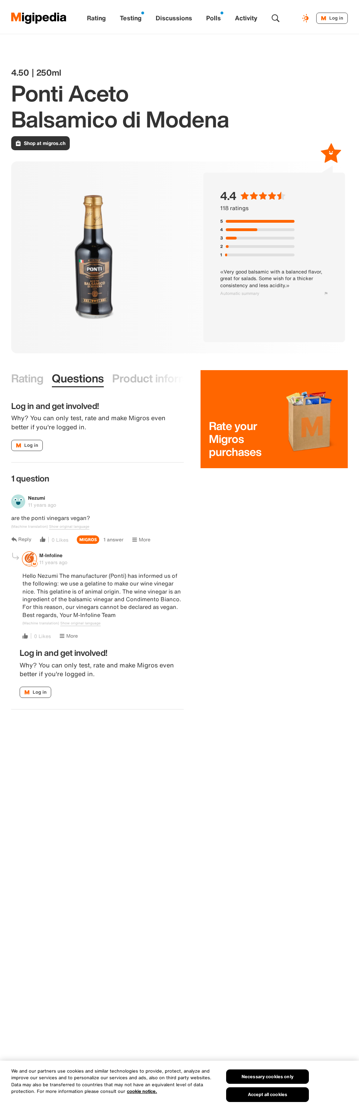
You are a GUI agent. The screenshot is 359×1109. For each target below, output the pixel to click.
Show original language (69, 526)
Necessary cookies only (267, 1076)
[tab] (27, 378)
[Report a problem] (326, 293)
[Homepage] (39, 18)
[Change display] (306, 18)
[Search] (276, 18)
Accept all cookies (267, 1094)
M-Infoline (50, 555)
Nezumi (36, 497)
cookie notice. (142, 1091)
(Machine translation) (29, 526)
